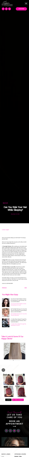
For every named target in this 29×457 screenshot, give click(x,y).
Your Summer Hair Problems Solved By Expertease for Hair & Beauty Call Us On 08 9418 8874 (18, 300)
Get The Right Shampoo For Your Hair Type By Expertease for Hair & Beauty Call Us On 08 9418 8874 (19, 310)
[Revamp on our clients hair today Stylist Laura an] (14, 385)
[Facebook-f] (3, 8)
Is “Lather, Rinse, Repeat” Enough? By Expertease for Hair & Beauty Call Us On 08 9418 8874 (18, 320)
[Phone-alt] (9, 8)
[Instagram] (6, 8)
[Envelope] (14, 430)
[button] (26, 3)
